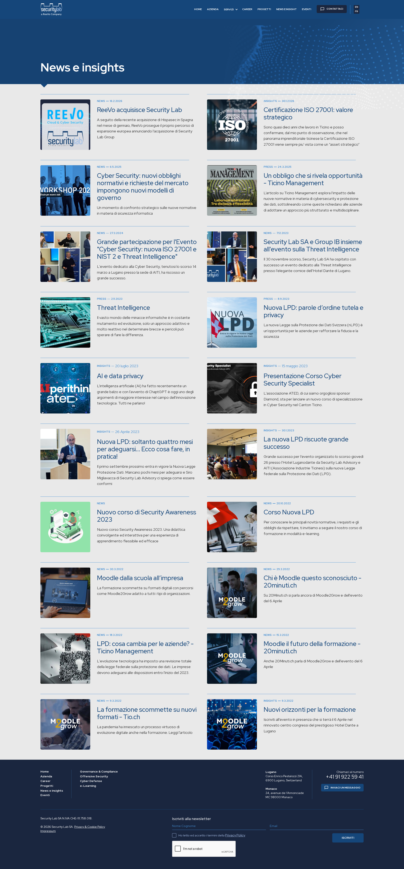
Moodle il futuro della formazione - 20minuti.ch (312, 647)
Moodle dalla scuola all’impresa (140, 578)
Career (45, 781)
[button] (231, 9)
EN (356, 6)
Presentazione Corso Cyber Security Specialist (303, 379)
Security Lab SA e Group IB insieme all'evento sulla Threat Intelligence (313, 245)
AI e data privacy (120, 376)
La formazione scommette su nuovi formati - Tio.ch (147, 713)
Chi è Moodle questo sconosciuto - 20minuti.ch (312, 581)
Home (44, 771)
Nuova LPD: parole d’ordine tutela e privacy (313, 311)
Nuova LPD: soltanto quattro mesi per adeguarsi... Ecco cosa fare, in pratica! (145, 449)
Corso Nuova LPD (289, 512)
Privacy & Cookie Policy (89, 827)
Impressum (48, 831)
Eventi (45, 795)
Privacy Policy (235, 835)
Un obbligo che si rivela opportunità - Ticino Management (313, 179)
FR (356, 11)
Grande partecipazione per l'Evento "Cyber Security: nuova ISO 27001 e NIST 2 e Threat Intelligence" (147, 249)
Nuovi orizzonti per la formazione (310, 709)
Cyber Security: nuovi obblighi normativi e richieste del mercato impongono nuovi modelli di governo (143, 186)
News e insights (51, 790)
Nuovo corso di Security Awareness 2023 (146, 515)
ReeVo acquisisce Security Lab (139, 110)
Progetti (46, 786)
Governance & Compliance (99, 771)
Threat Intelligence (123, 307)
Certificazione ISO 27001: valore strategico (308, 113)
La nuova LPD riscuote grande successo (306, 443)
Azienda (46, 776)
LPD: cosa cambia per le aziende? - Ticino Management (145, 647)
